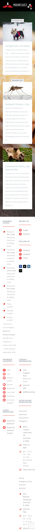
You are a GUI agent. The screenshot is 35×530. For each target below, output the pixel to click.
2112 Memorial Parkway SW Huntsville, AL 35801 (27, 499)
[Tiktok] (24, 266)
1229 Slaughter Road (26, 372)
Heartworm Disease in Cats (17, 103)
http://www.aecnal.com (27, 528)
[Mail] (20, 270)
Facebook (26, 233)
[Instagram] (28, 266)
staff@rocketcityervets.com (27, 392)
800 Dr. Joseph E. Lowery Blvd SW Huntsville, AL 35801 (27, 433)
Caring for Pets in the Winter (17, 45)
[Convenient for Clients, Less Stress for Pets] (17, 154)
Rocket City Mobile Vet (11, 421)
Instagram (26, 254)
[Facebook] (20, 266)
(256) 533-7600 (26, 510)
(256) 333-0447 (26, 386)
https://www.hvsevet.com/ (27, 469)
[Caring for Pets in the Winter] (17, 31)
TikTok (25, 258)
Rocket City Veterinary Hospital (11, 430)
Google (25, 230)
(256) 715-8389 (26, 445)
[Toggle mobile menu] (31, 8)
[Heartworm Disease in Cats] (17, 90)
